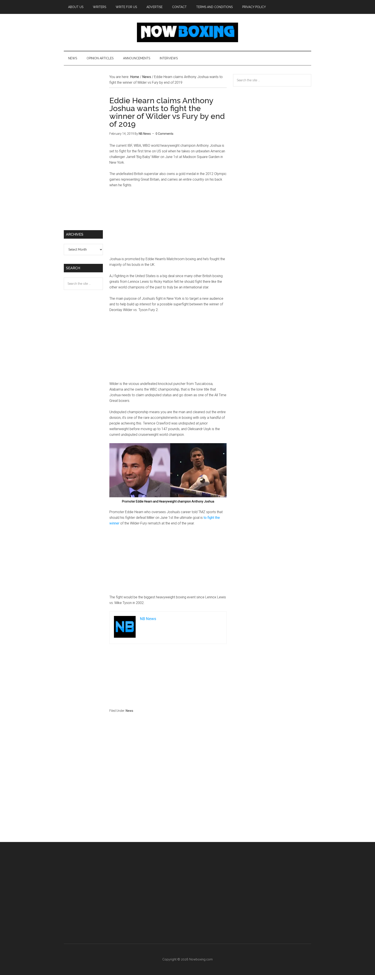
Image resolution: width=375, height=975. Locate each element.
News (129, 710)
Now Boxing (187, 32)
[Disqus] (168, 786)
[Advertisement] (168, 224)
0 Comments (164, 133)
